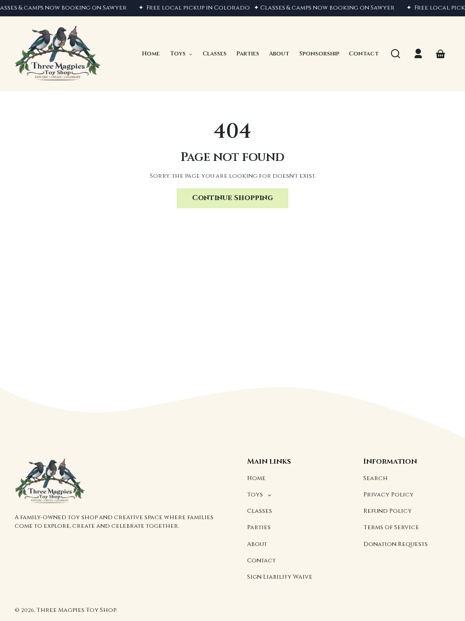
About (257, 544)
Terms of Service (391, 527)
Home (256, 478)
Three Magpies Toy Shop (76, 610)
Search (375, 478)
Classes (259, 511)
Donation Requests (395, 544)
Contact (261, 560)
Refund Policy (387, 511)
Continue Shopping (232, 198)
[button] (396, 54)
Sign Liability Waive (279, 577)
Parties (259, 527)
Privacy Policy (388, 495)
